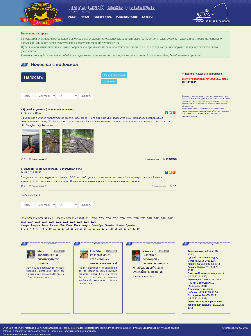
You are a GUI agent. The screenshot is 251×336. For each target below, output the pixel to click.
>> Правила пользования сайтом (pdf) (202, 74)
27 (125, 228)
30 (138, 228)
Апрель (54, 225)
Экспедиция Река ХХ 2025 (202, 295)
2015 (170, 218)
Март (45, 225)
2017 (30, 221)
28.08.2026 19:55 (197, 276)
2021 (58, 221)
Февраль (35, 225)
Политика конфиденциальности (79, 331)
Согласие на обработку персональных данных (27, 334)
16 (76, 228)
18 (85, 228)
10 (50, 228)
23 (107, 228)
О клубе (72, 17)
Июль (77, 225)
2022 (65, 221)
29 (133, 228)
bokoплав (147, 251)
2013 (156, 218)
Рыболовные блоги (126, 17)
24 (111, 228)
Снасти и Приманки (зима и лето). (206, 273)
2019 (44, 221)
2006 (108, 218)
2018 (37, 221)
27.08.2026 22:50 (209, 292)
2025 (86, 221)
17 (81, 228)
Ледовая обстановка (114, 75)
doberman (171, 159)
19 (89, 228)
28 (129, 228)
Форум (85, 17)
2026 (93, 221)
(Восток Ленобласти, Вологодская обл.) (51, 168)
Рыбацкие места (103, 17)
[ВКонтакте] (166, 111)
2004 (94, 218)
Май (62, 225)
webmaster (227, 331)
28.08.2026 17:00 (211, 279)
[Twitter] (170, 111)
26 (120, 228)
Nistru (40, 251)
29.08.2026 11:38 (211, 264)
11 (54, 228)
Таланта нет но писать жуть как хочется (48, 259)
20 (94, 228)
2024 (79, 221)
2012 (149, 218)
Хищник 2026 (195, 264)
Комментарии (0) (39, 159)
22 (103, 228)
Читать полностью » (38, 277)
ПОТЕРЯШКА (189, 82)
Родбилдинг (194, 279)
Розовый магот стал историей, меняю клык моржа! (103, 259)
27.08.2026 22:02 (197, 298)
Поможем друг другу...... (201, 283)
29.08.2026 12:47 (207, 261)
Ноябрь (120, 225)
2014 (163, 218)
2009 (129, 218)
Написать (33, 77)
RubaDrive (95, 251)
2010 (136, 218)
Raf (175, 185)
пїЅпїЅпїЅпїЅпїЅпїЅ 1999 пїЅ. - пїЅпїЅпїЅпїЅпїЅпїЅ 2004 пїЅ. (55, 218)
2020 (51, 221)
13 (63, 228)
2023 (72, 221)
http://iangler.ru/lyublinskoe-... (38, 125)
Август (86, 225)
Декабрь (130, 225)
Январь (25, 225)
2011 (142, 218)
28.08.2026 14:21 (197, 286)
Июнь (69, 225)
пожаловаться (153, 159)
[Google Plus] (174, 111)
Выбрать (86, 95)
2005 (101, 218)
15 (72, 228)
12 (59, 228)
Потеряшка (109, 81)
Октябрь (109, 225)
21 (98, 228)
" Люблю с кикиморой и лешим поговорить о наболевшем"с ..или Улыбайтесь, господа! (150, 263)
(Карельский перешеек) (47, 109)
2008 (122, 218)
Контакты (147, 17)
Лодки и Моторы (196, 267)
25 (116, 228)
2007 (115, 218)
